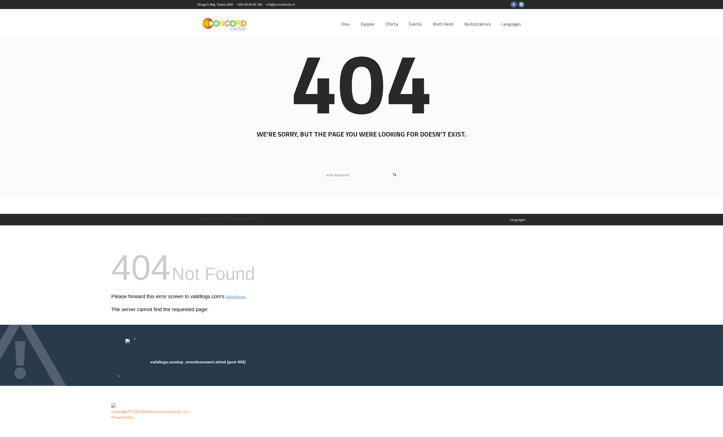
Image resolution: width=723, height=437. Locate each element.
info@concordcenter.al (280, 4)
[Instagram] (521, 4)
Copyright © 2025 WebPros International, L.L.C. (150, 411)
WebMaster (236, 297)
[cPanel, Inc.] (113, 406)
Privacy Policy (122, 417)
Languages (517, 219)
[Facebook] (514, 4)
